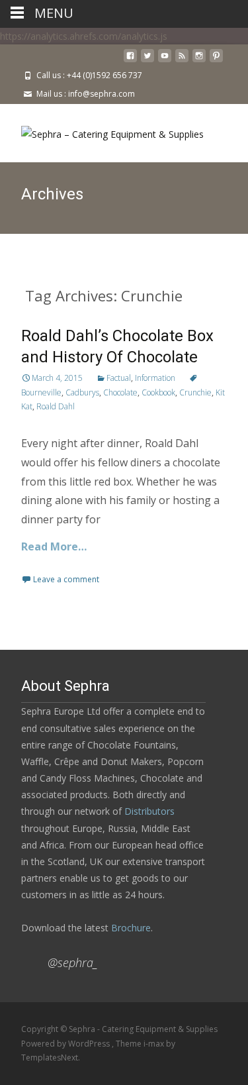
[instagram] (199, 60)
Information (155, 378)
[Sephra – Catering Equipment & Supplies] (102, 130)
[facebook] (130, 60)
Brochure (129, 927)
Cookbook (158, 392)
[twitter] (147, 60)
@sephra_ (73, 962)
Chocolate (120, 392)
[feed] (181, 60)
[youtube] (164, 60)
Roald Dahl (55, 406)
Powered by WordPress (66, 1043)
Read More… (54, 546)
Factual (118, 378)
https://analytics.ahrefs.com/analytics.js (83, 36)
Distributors (149, 811)
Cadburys (82, 392)
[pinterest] (216, 60)
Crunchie (195, 392)
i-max (155, 1043)
